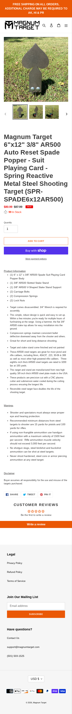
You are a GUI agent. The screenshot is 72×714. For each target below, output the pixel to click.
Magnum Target (39, 703)
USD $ (35, 678)
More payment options (36, 259)
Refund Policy (14, 572)
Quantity (8, 222)
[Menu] (66, 25)
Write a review (36, 524)
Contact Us (13, 638)
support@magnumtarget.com (23, 647)
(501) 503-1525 (15, 656)
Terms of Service (16, 581)
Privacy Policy (14, 563)
